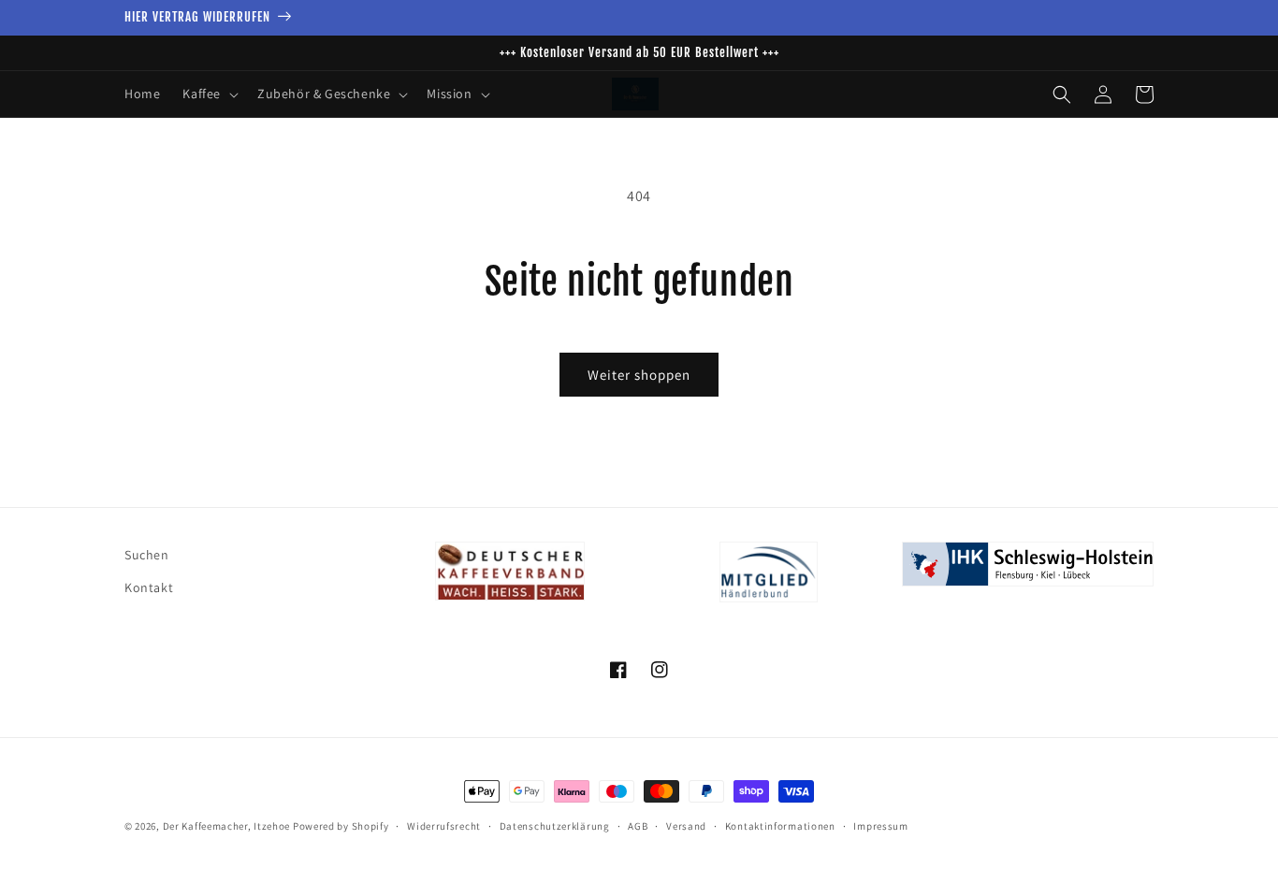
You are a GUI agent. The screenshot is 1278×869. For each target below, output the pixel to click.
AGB (637, 826)
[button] (208, 93)
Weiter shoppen (639, 375)
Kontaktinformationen (780, 826)
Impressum (880, 826)
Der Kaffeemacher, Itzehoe (227, 826)
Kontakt (148, 587)
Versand (686, 826)
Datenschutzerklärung (555, 826)
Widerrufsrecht (444, 826)
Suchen (146, 554)
